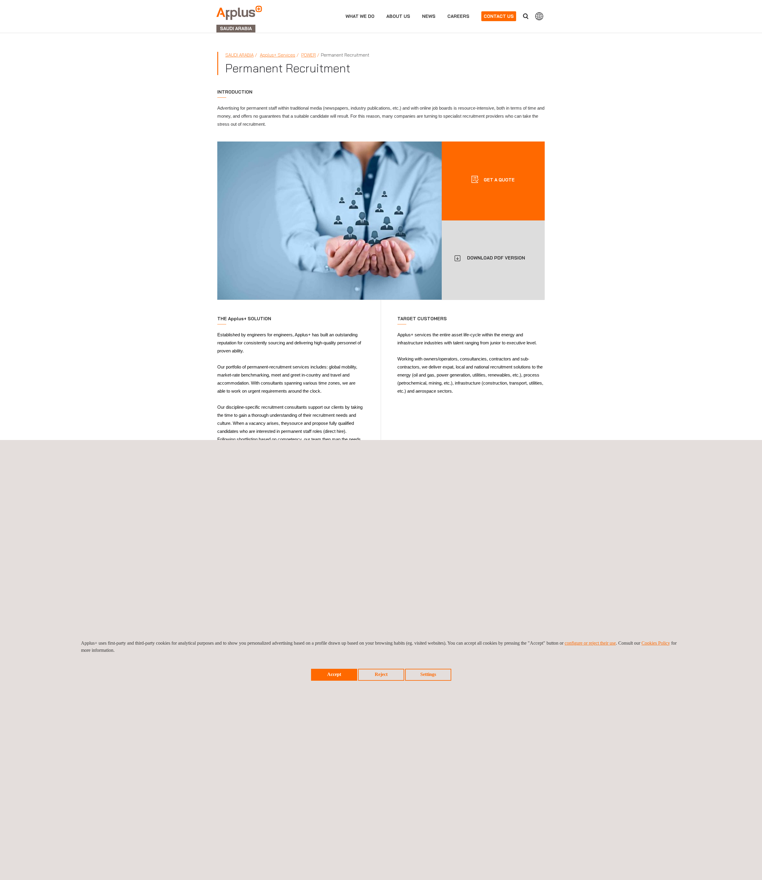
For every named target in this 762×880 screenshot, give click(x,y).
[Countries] (539, 16)
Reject (381, 674)
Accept (334, 674)
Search (525, 16)
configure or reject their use (590, 643)
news (428, 16)
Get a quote (499, 179)
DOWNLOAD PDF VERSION (496, 258)
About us (398, 16)
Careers (458, 16)
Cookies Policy (655, 643)
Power (308, 55)
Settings (428, 674)
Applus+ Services (277, 55)
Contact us (499, 16)
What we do (360, 16)
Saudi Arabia (239, 55)
